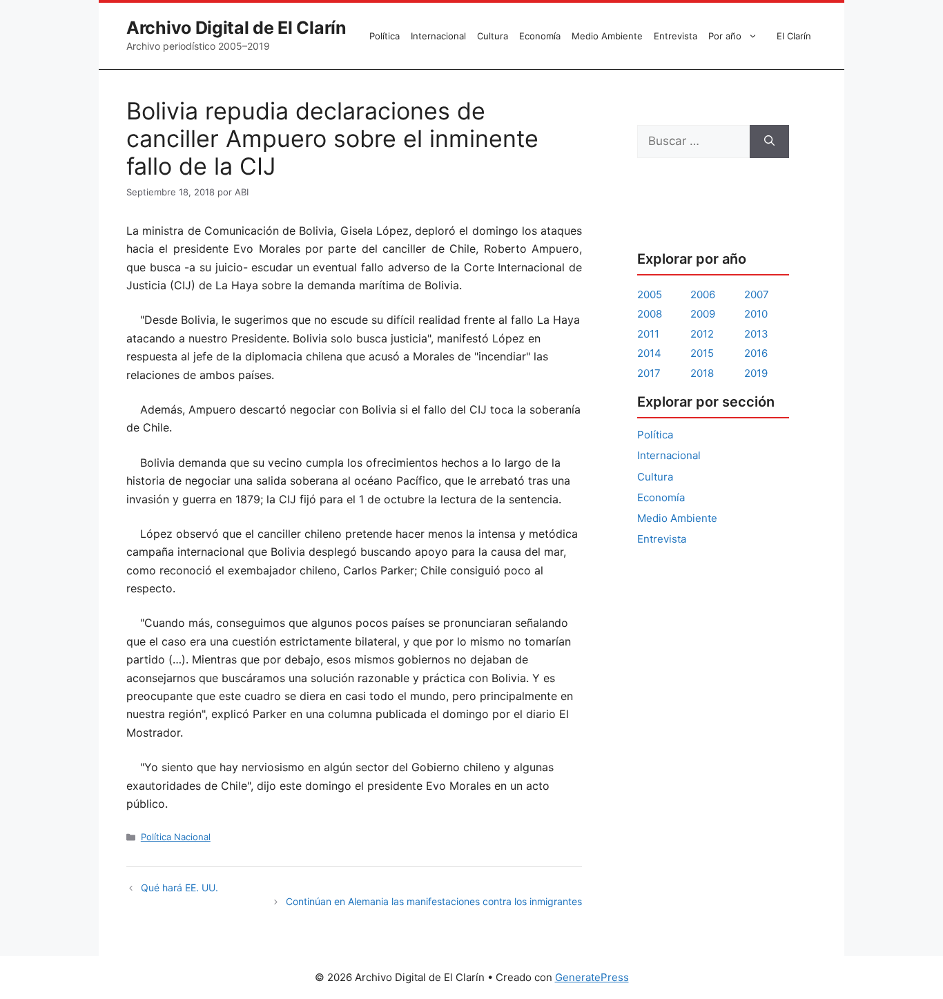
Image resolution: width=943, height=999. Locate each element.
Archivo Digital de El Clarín (236, 27)
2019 (756, 373)
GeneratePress (592, 977)
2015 (702, 353)
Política (384, 35)
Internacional (438, 35)
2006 (702, 294)
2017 (649, 373)
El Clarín (794, 35)
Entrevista (675, 35)
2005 (649, 294)
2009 (702, 313)
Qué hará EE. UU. (179, 887)
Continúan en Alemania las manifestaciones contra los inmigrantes (434, 901)
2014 (649, 353)
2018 (702, 373)
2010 (756, 313)
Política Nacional (176, 836)
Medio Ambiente (607, 35)
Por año (724, 35)
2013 (756, 333)
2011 (648, 333)
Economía (540, 35)
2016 (756, 353)
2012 (702, 333)
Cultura (492, 35)
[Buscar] (769, 141)
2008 (649, 313)
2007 (756, 294)
